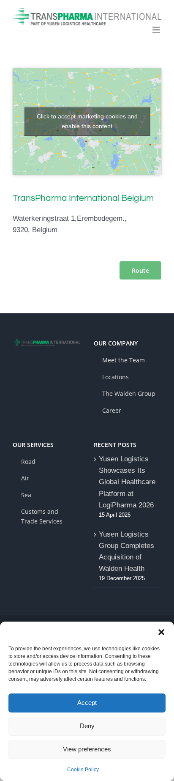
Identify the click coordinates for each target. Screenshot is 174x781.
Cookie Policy (83, 770)
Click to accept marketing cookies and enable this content (87, 121)
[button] (161, 632)
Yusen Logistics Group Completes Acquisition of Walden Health (126, 551)
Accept (87, 702)
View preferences (87, 749)
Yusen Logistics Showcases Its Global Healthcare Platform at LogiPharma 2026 (127, 482)
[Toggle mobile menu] (156, 29)
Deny (87, 725)
